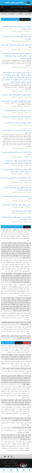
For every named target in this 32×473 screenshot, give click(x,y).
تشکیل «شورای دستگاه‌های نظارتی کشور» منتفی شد (16, 95)
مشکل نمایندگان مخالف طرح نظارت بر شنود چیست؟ (16, 205)
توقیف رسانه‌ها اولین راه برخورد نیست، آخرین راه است (16, 101)
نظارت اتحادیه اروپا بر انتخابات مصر (21, 211)
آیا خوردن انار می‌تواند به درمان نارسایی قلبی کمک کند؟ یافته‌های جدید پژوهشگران (15, 431)
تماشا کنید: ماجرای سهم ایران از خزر (21, 427)
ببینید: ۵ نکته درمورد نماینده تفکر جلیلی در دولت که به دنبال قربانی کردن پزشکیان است (15, 337)
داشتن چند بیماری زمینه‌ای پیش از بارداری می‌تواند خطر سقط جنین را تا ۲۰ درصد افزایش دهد (15, 419)
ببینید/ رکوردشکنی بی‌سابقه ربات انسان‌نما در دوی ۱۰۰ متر (16, 368)
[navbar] (30, 7)
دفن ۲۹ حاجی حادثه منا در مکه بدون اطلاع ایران (17, 110)
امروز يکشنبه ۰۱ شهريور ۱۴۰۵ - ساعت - (19, 7)
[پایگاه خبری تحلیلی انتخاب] (28, 2)
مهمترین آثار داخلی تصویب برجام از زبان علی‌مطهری (16, 117)
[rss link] (11, 456)
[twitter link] (5, 456)
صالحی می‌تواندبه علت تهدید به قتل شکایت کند (18, 123)
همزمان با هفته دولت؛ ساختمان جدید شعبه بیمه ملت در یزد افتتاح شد (15, 372)
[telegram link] (8, 456)
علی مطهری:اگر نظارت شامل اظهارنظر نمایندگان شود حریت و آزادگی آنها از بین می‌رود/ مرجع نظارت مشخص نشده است (16, 55)
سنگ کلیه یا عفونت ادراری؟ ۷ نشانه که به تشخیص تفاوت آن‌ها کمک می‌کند (15, 424)
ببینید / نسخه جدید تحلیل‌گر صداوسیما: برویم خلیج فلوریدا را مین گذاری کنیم (15, 323)
